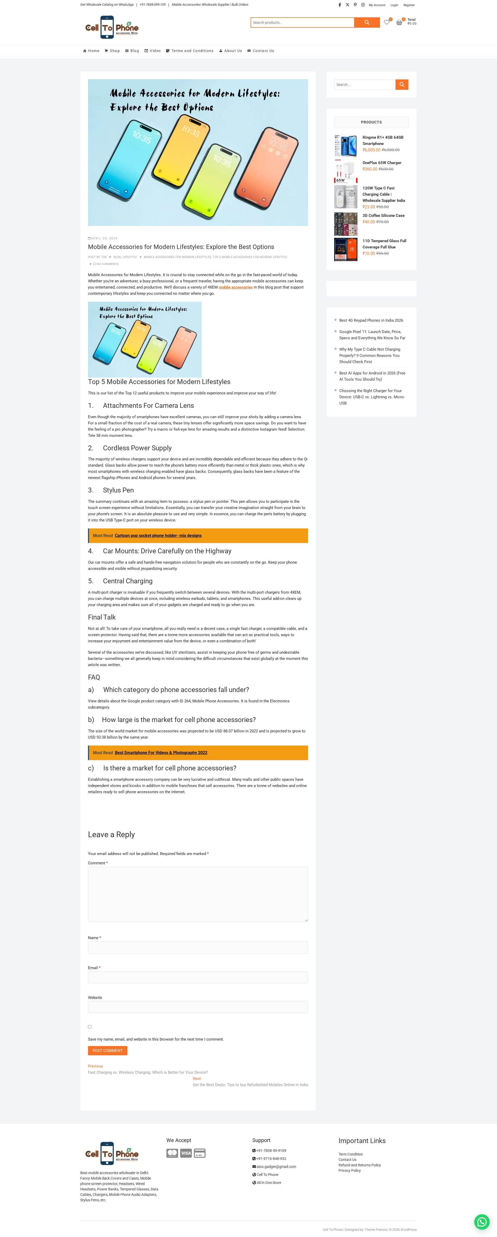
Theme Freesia (376, 1230)
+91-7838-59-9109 (270, 1150)
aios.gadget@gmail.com (276, 1167)
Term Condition (351, 1154)
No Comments (108, 264)
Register (409, 5)
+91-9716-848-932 (270, 1159)
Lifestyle (130, 257)
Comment (98, 863)
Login (394, 5)
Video (155, 51)
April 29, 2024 (104, 238)
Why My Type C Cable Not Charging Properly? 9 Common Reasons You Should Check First (369, 355)
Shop (115, 51)
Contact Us (263, 51)
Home (93, 51)
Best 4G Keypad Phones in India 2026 (371, 320)
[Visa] (186, 1153)
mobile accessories (236, 287)
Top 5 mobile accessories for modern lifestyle (250, 257)
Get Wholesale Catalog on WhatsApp (107, 4)
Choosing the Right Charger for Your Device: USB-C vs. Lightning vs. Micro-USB (372, 397)
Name (94, 938)
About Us (233, 51)
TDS (103, 257)
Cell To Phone (267, 1175)
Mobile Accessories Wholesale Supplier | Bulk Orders (210, 4)
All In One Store (268, 1183)
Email (94, 968)
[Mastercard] (172, 1153)
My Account (377, 5)
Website (95, 997)
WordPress (408, 1230)
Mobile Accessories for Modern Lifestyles (177, 257)
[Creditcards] (200, 1153)
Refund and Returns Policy (360, 1165)
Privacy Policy (350, 1170)
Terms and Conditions (193, 51)
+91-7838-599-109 (153, 4)
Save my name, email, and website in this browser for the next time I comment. (156, 1039)
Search (367, 22)
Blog (134, 51)
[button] (482, 1222)
